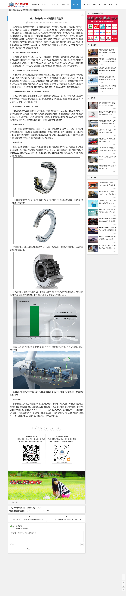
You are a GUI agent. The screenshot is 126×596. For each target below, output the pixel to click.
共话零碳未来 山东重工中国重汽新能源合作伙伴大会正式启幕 (107, 203)
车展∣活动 (86, 4)
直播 (104, 4)
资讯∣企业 (76, 4)
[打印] (50, 22)
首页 (10, 10)
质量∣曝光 (66, 4)
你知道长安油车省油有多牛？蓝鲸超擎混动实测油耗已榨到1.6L (107, 52)
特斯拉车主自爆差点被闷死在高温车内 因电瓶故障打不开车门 (107, 150)
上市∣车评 (45, 4)
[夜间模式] (123, 586)
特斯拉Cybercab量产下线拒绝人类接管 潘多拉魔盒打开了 (107, 61)
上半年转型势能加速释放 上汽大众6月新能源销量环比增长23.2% (107, 230)
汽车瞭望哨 (17, 508)
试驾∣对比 (55, 4)
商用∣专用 (96, 4)
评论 (48, 22)
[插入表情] (82, 544)
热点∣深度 (35, 4)
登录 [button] (112, 4)
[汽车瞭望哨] (18, 6)
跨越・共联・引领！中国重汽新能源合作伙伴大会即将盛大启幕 (107, 212)
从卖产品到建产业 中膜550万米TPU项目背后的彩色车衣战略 (107, 185)
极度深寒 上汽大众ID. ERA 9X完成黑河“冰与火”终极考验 (107, 79)
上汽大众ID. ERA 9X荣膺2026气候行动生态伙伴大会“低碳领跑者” (107, 194)
